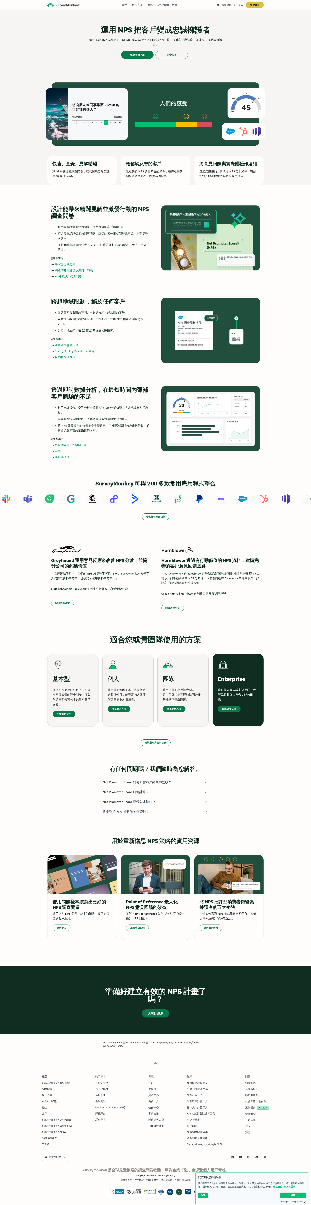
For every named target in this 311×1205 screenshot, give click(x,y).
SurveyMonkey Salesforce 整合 (74, 351)
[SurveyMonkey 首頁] (63, 5)
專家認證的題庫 (65, 264)
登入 (241, 4)
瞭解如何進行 (211, 927)
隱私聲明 (277, 1186)
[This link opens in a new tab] (232, 1157)
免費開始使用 (137, 54)
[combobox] (55, 1157)
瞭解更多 (61, 927)
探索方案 (172, 54)
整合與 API (62, 457)
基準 (58, 451)
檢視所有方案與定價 (156, 742)
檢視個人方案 (119, 708)
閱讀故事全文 (62, 603)
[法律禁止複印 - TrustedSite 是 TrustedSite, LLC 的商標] (149, 1193)
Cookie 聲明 (289, 1186)
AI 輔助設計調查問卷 (68, 276)
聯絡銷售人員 (229, 4)
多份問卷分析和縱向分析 (71, 445)
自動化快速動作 (65, 357)
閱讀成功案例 (137, 927)
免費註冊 (255, 4)
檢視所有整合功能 (155, 516)
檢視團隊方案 (174, 708)
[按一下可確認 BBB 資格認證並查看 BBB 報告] (117, 1193)
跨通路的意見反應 (66, 345)
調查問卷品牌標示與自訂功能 (74, 270)
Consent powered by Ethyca (291, 1201)
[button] (155, 782)
